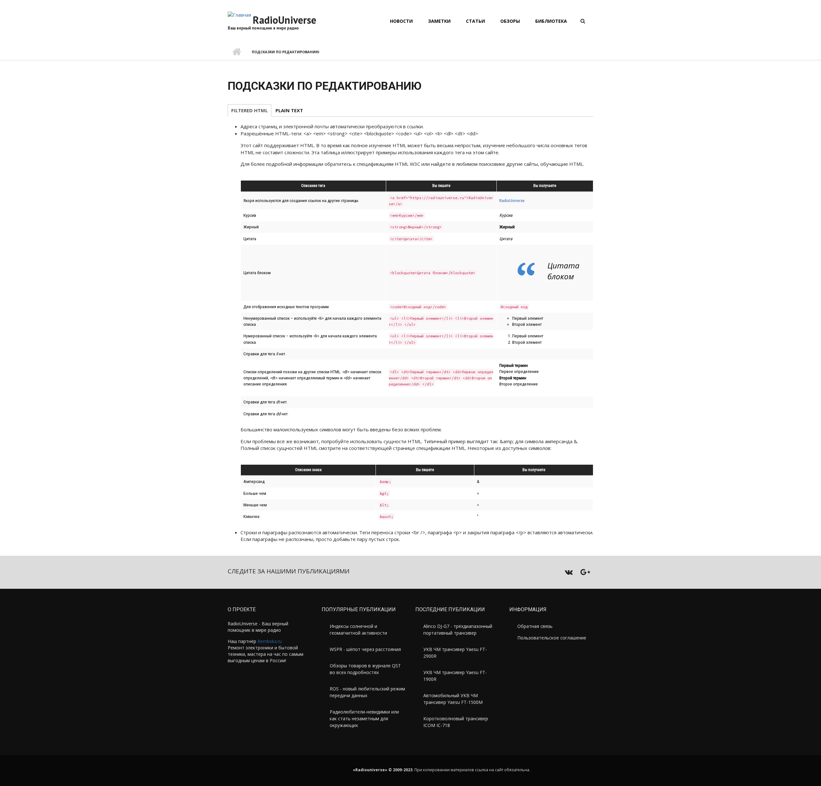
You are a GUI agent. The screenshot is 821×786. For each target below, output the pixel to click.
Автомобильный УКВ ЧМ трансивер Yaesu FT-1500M (453, 698)
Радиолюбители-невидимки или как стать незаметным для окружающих (364, 718)
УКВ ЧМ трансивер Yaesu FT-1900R (455, 675)
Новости (401, 21)
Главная (236, 52)
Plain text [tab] (289, 110)
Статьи (475, 21)
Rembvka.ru (270, 641)
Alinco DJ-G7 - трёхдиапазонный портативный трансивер (457, 629)
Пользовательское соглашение (551, 638)
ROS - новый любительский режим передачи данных (367, 692)
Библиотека (551, 21)
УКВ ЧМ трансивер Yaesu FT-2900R (455, 652)
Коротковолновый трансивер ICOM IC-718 (455, 721)
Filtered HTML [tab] (249, 110)
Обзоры (510, 21)
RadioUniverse (284, 20)
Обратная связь (535, 626)
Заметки (439, 21)
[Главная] (239, 14)
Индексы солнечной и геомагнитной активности (358, 629)
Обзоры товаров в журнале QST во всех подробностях (365, 669)
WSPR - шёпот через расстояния (365, 649)
